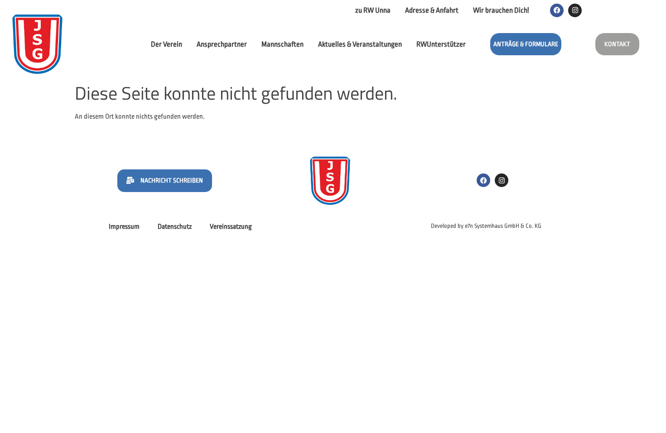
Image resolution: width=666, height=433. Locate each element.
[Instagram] (575, 10)
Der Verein (166, 44)
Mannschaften (282, 44)
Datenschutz (175, 227)
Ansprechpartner (222, 44)
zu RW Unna (373, 10)
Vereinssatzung (231, 227)
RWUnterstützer (441, 44)
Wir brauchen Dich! (501, 10)
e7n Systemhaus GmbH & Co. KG (503, 225)
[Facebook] (557, 10)
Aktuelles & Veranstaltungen (360, 44)
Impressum (124, 227)
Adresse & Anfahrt (431, 10)
